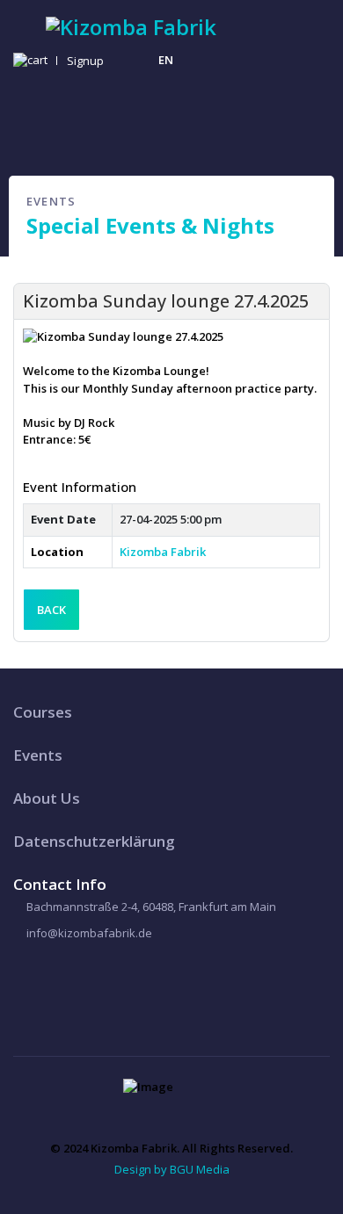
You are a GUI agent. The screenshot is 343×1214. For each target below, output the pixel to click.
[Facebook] (29, 986)
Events (37, 755)
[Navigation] (20, 18)
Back (51, 610)
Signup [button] (85, 61)
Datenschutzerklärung (94, 841)
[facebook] (113, 60)
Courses (42, 712)
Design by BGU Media (172, 1169)
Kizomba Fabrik (163, 552)
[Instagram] (140, 60)
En (165, 60)
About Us (46, 798)
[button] (32, 61)
